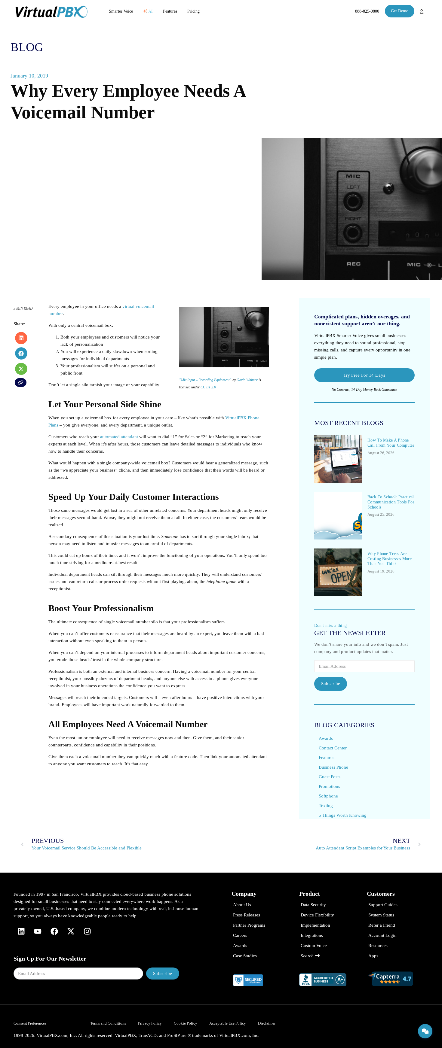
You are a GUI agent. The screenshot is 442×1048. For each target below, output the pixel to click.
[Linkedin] (21, 931)
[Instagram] (87, 931)
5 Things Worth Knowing (343, 815)
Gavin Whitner (247, 380)
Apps (373, 955)
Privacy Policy (150, 1023)
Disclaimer (266, 1023)
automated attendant (119, 436)
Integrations (312, 935)
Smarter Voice (121, 11)
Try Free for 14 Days (364, 375)
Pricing (193, 11)
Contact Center (333, 748)
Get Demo (399, 11)
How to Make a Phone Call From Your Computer (390, 443)
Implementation (315, 925)
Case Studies (245, 955)
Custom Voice (314, 945)
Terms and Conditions (108, 1023)
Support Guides (382, 904)
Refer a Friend (381, 925)
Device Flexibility (317, 915)
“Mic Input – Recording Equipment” (205, 380)
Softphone (328, 796)
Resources (378, 945)
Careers (240, 935)
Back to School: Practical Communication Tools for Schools (390, 502)
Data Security (313, 904)
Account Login (382, 935)
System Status (381, 915)
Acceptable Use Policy (227, 1023)
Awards (326, 738)
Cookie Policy (185, 1023)
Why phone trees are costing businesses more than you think (389, 558)
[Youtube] (37, 931)
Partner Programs (249, 925)
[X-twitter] (70, 931)
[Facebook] (54, 931)
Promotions (329, 786)
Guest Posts (329, 776)
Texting (326, 805)
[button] (21, 338)
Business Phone (333, 767)
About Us (242, 904)
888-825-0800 (367, 11)
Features (170, 11)
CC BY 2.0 (208, 387)
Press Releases (246, 915)
